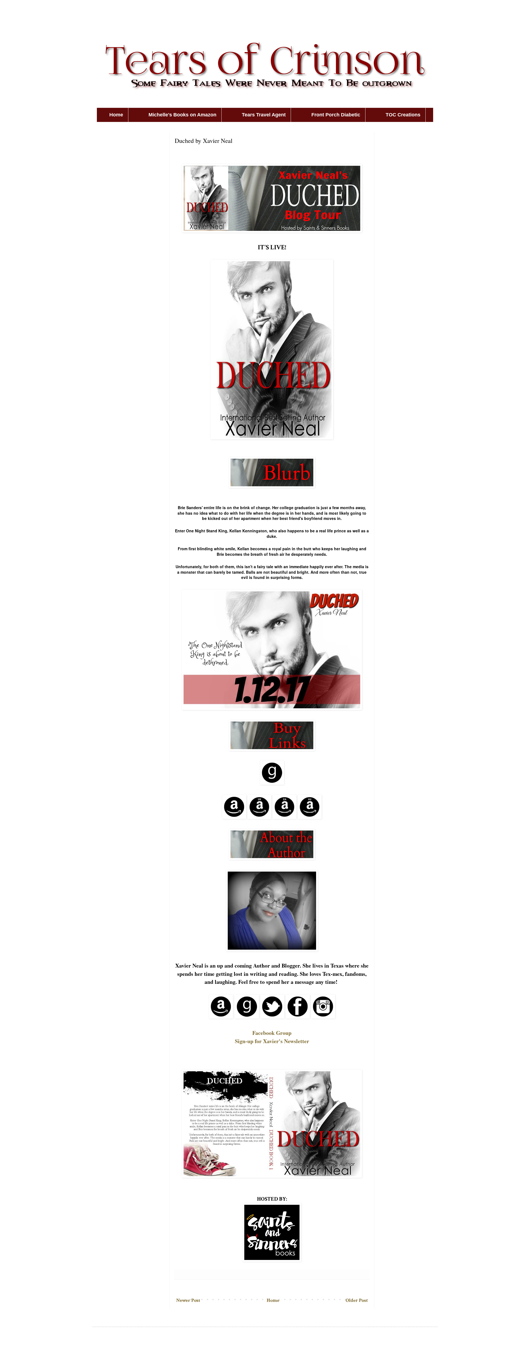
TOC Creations (403, 114)
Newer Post (188, 1300)
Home (116, 114)
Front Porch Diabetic (335, 114)
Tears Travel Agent (264, 114)
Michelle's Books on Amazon (182, 114)
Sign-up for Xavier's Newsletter (272, 1041)
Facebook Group (272, 1033)
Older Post (357, 1300)
